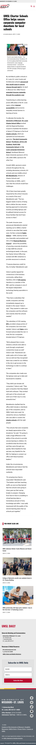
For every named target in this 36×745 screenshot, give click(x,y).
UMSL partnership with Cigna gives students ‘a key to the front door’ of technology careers (17, 609)
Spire (22, 329)
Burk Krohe (8, 34)
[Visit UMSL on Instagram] (31, 702)
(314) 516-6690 (8, 651)
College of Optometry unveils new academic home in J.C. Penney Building (17, 579)
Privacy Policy (22, 729)
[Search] (31, 6)
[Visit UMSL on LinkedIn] (31, 711)
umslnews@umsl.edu (10, 649)
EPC (7, 324)
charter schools (11, 134)
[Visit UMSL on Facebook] (31, 698)
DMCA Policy (13, 729)
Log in (2, 743)
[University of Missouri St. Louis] (13, 703)
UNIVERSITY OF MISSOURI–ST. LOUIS (8, 1)
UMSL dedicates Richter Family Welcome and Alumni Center (17, 550)
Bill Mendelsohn (11, 176)
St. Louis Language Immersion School (15, 149)
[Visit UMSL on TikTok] (31, 707)
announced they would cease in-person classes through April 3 (17, 84)
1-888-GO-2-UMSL (21, 715)
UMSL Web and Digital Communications (24, 743)
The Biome (15, 142)
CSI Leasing (22, 280)
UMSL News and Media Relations (12, 654)
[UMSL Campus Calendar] (31, 716)
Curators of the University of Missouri (13, 727)
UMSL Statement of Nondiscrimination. (13, 738)
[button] (34, 6)
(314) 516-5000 (16, 713)
